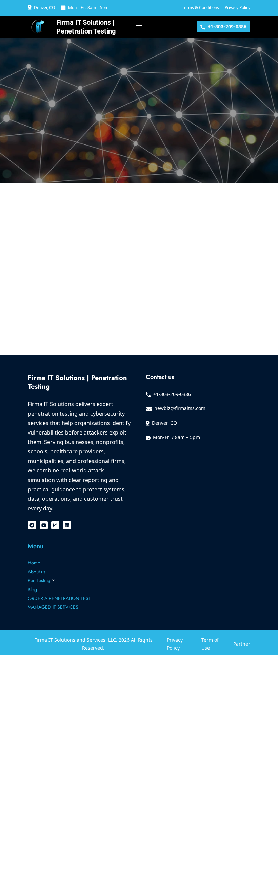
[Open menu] (139, 27)
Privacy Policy (237, 7)
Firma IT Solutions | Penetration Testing (77, 382)
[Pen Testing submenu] (53, 579)
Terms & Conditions (200, 7)
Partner (241, 644)
